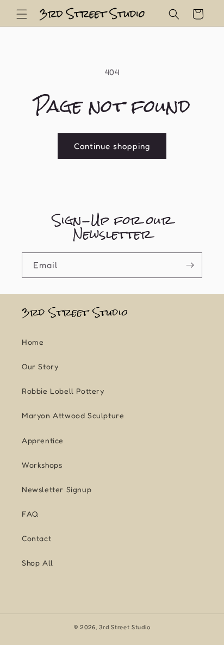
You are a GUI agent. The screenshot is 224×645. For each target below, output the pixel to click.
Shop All (37, 562)
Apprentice (43, 440)
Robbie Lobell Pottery (63, 390)
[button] (22, 14)
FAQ (30, 513)
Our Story (40, 366)
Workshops (42, 464)
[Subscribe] (190, 265)
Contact (36, 538)
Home (32, 341)
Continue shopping (112, 146)
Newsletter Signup (56, 489)
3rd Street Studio (124, 627)
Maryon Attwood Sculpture (73, 415)
